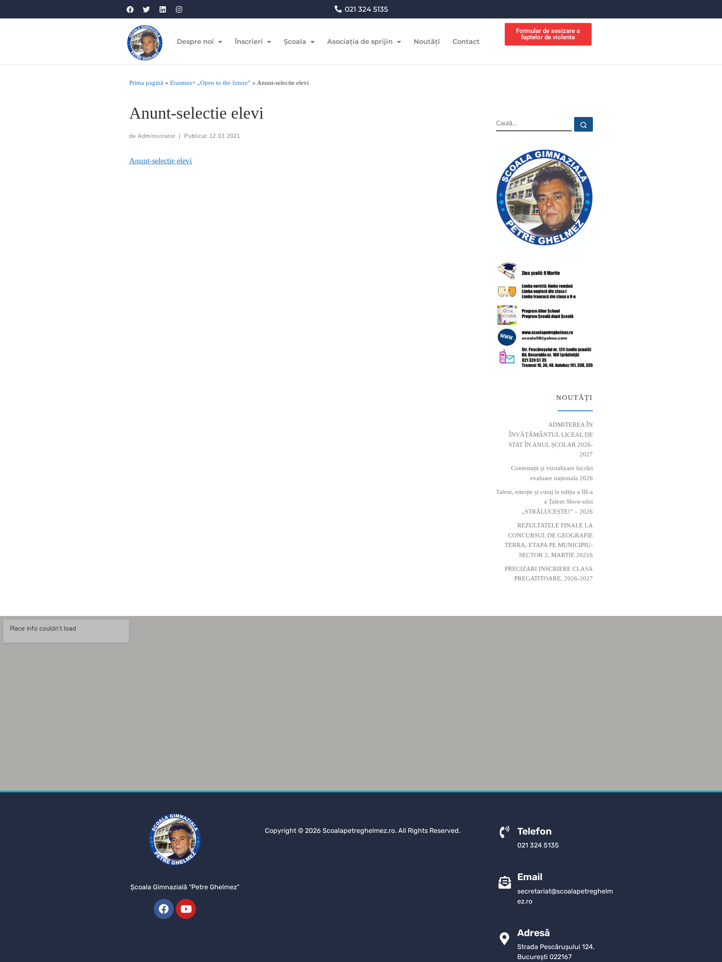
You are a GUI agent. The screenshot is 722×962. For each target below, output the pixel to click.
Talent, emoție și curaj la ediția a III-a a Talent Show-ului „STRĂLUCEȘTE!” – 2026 (544, 501)
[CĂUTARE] (534, 124)
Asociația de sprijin (360, 42)
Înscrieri (249, 42)
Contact (466, 42)
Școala (295, 42)
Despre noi (195, 42)
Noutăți (427, 42)
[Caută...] (583, 124)
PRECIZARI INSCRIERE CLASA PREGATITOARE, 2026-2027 (549, 573)
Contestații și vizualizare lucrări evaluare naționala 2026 (552, 472)
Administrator (156, 136)
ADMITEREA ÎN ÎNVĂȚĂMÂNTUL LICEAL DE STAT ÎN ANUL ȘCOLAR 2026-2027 (550, 439)
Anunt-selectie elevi (160, 160)
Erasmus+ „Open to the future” (210, 82)
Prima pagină (146, 82)
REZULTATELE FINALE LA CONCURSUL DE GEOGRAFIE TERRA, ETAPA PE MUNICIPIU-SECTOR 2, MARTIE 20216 (549, 540)
